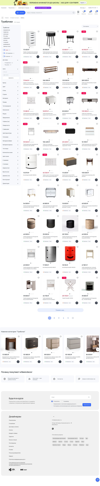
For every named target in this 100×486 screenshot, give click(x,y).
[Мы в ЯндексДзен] (61, 429)
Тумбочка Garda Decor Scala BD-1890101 (69, 114)
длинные (5, 40)
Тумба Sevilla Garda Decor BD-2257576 (88, 175)
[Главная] (8, 13)
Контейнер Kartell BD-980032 (68, 267)
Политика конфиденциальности (17, 459)
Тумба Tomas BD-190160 (67, 298)
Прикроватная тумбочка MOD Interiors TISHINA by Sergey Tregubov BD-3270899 (10, 357)
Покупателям (12, 420)
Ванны (69, 445)
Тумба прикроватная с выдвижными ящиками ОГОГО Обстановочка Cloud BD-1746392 (50, 114)
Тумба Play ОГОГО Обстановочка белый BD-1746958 (69, 206)
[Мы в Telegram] (64, 429)
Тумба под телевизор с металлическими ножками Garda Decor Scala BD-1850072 (89, 114)
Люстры (81, 438)
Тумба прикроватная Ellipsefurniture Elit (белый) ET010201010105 (49, 298)
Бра (86, 438)
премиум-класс (6, 46)
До (4, 75)
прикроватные (6, 30)
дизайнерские (6, 44)
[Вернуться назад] (2, 17)
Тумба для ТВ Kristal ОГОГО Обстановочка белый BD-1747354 (89, 52)
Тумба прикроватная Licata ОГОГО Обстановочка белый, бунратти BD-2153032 (89, 145)
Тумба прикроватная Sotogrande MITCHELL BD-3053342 (69, 237)
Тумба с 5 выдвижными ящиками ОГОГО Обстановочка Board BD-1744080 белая (30, 52)
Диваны (54, 441)
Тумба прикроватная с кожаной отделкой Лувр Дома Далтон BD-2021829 (89, 268)
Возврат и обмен (13, 433)
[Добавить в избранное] (38, 31)
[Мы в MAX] (53, 429)
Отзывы (11, 449)
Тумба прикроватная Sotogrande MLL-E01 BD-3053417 (30, 237)
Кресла (60, 441)
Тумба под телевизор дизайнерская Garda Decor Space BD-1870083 (50, 145)
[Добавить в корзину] (38, 56)
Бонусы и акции (13, 440)
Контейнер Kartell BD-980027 (49, 267)
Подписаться (87, 404)
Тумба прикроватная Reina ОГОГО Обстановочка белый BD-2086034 (31, 114)
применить (11, 78)
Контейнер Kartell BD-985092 (29, 175)
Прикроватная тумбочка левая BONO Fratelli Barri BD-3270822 (31, 357)
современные (6, 38)
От (4, 72)
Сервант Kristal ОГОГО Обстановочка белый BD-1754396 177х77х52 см (30, 83)
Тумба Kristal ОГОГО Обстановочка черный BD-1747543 (70, 145)
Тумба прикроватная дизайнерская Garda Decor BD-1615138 (31, 206)
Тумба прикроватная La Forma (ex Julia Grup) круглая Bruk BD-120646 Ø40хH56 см (50, 52)
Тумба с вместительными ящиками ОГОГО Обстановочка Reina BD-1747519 (51, 175)
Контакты (11, 446)
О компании (3, 7)
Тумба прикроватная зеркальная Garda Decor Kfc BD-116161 (50, 206)
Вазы (83, 441)
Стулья (66, 441)
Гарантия (11, 436)
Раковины (81, 445)
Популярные (86, 26)
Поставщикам (12, 443)
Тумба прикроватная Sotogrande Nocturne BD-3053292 (30, 298)
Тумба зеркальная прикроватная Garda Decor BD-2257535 (30, 145)
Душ (87, 445)
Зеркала (77, 441)
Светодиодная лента (72, 438)
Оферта (11, 456)
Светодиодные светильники (59, 438)
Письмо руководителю (15, 453)
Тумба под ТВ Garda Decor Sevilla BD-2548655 (89, 83)
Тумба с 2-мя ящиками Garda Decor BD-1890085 (90, 206)
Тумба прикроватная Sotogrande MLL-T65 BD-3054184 (89, 298)
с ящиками (5, 42)
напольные (5, 34)
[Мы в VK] (58, 429)
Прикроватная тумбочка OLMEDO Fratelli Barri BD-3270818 (72, 357)
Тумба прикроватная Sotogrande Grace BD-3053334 (89, 237)
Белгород (82, 7)
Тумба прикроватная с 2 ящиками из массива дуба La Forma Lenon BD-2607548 (69, 83)
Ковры (64, 445)
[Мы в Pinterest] (55, 429)
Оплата (11, 430)
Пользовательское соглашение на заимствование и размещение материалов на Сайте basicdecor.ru (20, 464)
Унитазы (75, 445)
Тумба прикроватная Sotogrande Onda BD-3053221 (50, 237)
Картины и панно (56, 445)
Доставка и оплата (14, 427)
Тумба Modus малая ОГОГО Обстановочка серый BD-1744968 (69, 175)
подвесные (5, 32)
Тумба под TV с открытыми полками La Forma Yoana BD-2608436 (51, 83)
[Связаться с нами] (97, 480)
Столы (71, 441)
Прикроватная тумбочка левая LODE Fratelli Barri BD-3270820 (52, 357)
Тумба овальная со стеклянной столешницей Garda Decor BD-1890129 (69, 52)
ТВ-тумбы (5, 36)
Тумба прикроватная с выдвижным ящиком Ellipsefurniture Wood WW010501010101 (31, 268)
